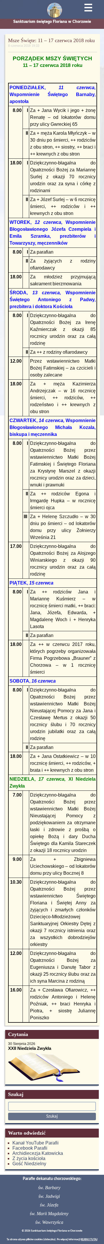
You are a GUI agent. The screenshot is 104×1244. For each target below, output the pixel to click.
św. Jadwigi (49, 1196)
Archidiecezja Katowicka (37, 1153)
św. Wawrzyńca (49, 1222)
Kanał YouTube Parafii (35, 1142)
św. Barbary (49, 1187)
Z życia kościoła (28, 1158)
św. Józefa (49, 1204)
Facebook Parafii (29, 1148)
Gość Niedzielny (29, 1163)
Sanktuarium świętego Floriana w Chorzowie (52, 21)
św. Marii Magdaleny (49, 1213)
